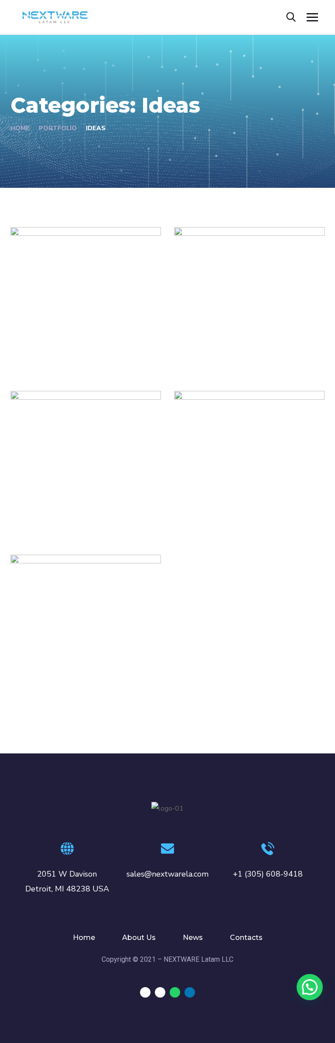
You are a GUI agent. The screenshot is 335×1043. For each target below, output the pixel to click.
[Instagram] (160, 992)
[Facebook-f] (145, 992)
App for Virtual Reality (75, 347)
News (193, 937)
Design (34, 359)
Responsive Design (231, 510)
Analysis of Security (232, 347)
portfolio (58, 128)
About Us (139, 937)
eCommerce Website (72, 510)
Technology (229, 359)
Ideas (58, 359)
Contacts (246, 937)
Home (20, 128)
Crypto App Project (68, 674)
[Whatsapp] (175, 992)
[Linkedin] (190, 992)
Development (208, 523)
